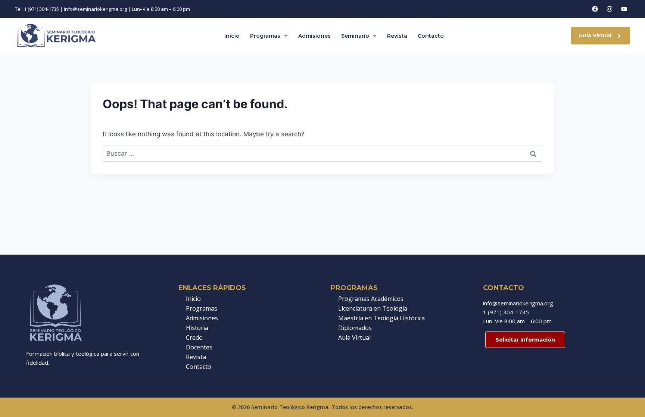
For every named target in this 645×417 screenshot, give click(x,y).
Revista (397, 35)
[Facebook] (595, 9)
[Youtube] (624, 9)
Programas (265, 35)
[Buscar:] (322, 153)
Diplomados (355, 328)
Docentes (199, 347)
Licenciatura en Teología (372, 308)
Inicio (232, 35)
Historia (197, 328)
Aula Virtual (354, 337)
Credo (194, 337)
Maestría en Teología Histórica (381, 318)
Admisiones (314, 35)
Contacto (431, 35)
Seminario (355, 35)
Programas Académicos (370, 299)
